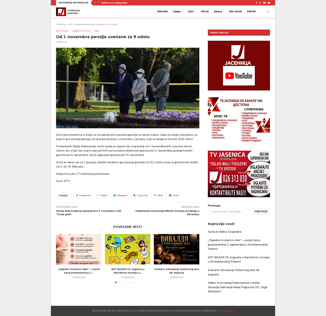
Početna (61, 24)
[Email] (269, 2)
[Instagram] (260, 2)
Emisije (218, 12)
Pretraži (261, 211)
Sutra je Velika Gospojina (224, 231)
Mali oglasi (235, 11)
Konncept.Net (225, 310)
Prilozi (205, 11)
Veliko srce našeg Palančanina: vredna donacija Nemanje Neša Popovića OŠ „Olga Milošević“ (237, 287)
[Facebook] (256, 2)
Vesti (191, 12)
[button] (95, 2)
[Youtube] (264, 2)
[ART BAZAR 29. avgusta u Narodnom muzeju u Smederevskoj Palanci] (127, 249)
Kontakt (251, 11)
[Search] (268, 11)
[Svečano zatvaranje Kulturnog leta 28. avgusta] (176, 249)
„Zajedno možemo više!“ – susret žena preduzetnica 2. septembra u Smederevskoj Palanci (238, 244)
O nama (177, 12)
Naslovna (162, 11)
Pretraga (214, 205)
